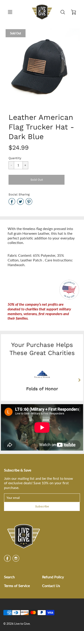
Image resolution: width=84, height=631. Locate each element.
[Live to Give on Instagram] (16, 560)
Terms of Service (17, 585)
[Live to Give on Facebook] (7, 560)
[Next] (79, 380)
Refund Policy (53, 577)
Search (9, 577)
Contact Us (51, 585)
